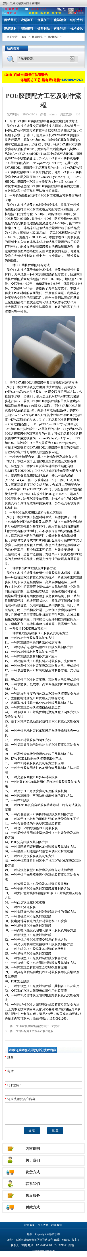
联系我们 (33, 1184)
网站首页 (10, 20)
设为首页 (29, 1224)
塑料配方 (53, 36)
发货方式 (33, 1172)
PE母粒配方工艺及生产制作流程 (34, 1031)
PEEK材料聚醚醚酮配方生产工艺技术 (37, 1026)
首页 (24, 36)
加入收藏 (43, 1224)
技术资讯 (76, 28)
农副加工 (27, 20)
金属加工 (43, 20)
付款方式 (33, 1207)
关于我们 (33, 1160)
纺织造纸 (76, 20)
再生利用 (60, 28)
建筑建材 (10, 28)
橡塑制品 (43, 28)
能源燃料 (27, 28)
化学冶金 (60, 20)
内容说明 (33, 1148)
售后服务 (33, 1195)
